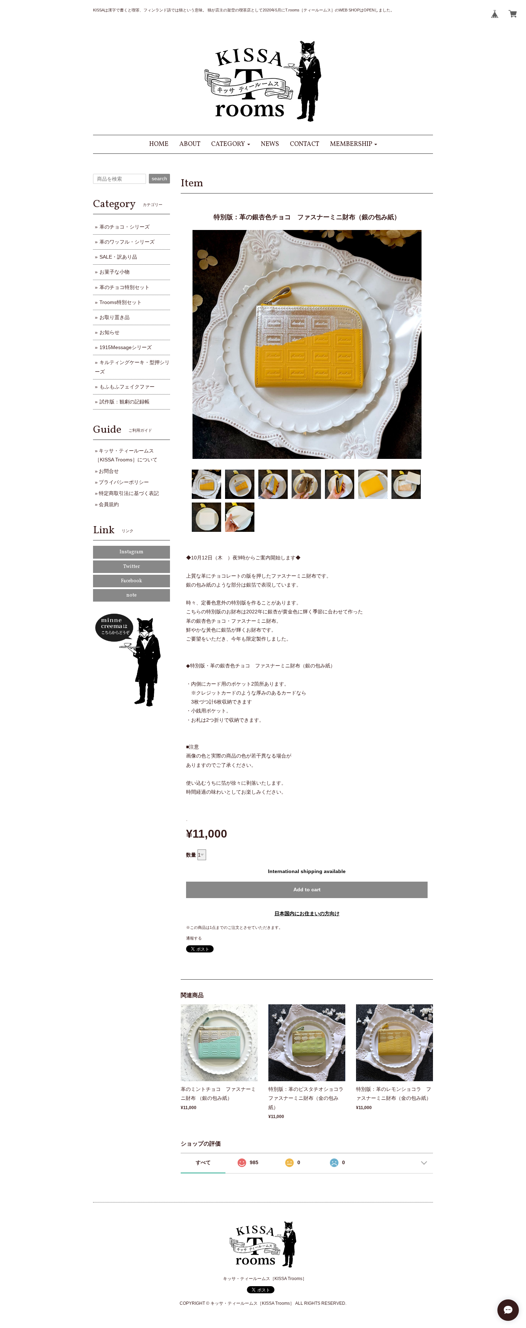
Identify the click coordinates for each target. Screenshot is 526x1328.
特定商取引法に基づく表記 (129, 493)
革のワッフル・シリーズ (127, 242)
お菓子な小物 (114, 272)
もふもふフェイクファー (127, 386)
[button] (230, 144)
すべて (203, 1162)
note (131, 595)
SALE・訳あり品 (118, 257)
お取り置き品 (114, 317)
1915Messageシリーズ (125, 347)
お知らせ (109, 332)
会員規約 (109, 504)
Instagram (131, 552)
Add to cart (307, 889)
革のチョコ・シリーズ (124, 227)
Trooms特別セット (120, 302)
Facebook (131, 581)
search (159, 178)
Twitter (131, 566)
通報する (194, 938)
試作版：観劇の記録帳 (124, 402)
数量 (191, 855)
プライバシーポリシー (124, 482)
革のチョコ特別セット (124, 287)
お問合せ (109, 471)
